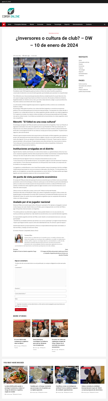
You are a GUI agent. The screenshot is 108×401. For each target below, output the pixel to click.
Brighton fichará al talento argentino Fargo (24, 250)
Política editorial (83, 89)
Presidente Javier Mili (19, 91)
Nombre (17, 288)
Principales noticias (20, 24)
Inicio (9, 24)
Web (16, 299)
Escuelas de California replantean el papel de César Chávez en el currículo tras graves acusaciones (58, 343)
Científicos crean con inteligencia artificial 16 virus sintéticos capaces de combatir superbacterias (67, 388)
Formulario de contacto (85, 85)
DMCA (81, 87)
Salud (6, 368)
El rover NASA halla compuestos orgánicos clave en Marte (21, 341)
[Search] (105, 24)
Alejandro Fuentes (18, 394)
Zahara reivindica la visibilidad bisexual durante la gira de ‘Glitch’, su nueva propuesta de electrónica (92, 388)
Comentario (18, 267)
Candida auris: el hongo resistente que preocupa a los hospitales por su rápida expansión (40, 388)
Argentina (16, 99)
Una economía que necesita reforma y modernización (38, 96)
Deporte (67, 24)
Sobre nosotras (83, 84)
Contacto (89, 24)
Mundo (32, 24)
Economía (40, 24)
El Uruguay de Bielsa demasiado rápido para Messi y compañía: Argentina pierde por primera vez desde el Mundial (54, 252)
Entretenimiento (78, 24)
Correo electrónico (20, 293)
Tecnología (57, 24)
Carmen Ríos (18, 55)
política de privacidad (84, 91)
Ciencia (49, 24)
